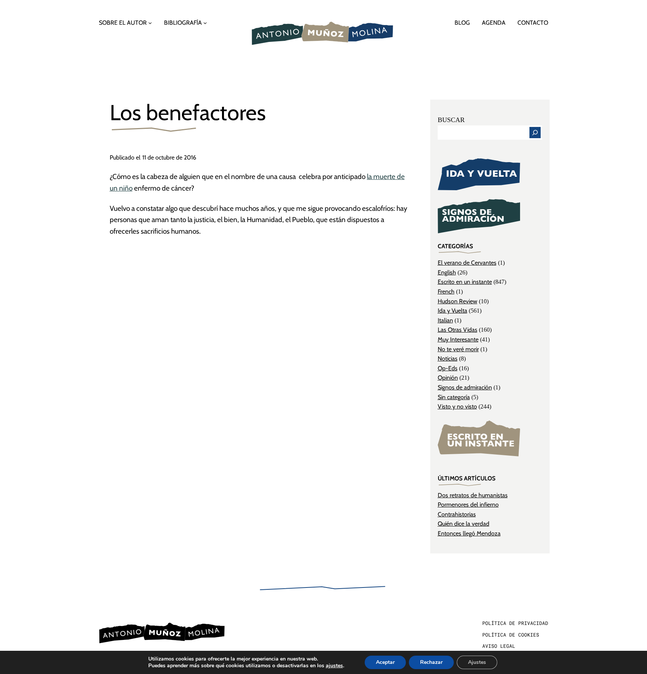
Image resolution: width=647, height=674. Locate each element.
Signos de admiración (465, 387)
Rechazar (431, 662)
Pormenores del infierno (468, 504)
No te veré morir (458, 349)
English (447, 272)
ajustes (334, 665)
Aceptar (385, 662)
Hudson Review (457, 301)
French (446, 291)
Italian (445, 320)
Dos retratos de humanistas (473, 495)
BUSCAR (451, 120)
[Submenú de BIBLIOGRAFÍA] (205, 23)
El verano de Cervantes (467, 262)
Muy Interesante (458, 339)
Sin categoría (454, 397)
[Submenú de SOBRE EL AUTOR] (150, 23)
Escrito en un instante (465, 281)
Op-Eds (448, 368)
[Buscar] (535, 132)
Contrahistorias (457, 514)
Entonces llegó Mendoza (469, 533)
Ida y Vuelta (452, 310)
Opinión (448, 377)
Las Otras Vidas (457, 329)
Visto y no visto (457, 406)
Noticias (448, 358)
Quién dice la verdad (463, 523)
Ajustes (477, 662)
